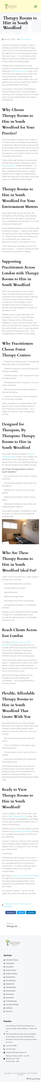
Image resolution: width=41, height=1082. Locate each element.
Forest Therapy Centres (17, 816)
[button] (35, 6)
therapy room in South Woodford (25, 875)
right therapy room (19, 71)
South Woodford (9, 165)
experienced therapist (23, 831)
